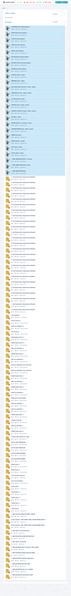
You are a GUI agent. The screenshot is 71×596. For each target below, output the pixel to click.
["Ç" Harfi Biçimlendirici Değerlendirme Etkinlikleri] (8, 234)
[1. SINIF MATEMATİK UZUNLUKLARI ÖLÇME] (8, 576)
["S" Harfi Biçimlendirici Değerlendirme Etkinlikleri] (8, 261)
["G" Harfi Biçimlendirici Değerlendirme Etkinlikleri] (8, 223)
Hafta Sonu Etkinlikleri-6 (17, 392)
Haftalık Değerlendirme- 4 (17, 414)
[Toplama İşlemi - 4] (8, 493)
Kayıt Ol (59, 2)
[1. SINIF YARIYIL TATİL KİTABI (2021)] (8, 532)
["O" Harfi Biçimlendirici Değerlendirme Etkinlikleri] (8, 300)
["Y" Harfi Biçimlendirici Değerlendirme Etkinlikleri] (8, 250)
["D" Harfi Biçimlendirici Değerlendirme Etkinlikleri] (8, 245)
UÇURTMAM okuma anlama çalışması (20, 26)
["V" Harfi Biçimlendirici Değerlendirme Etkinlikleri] (8, 195)
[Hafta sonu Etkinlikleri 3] (8, 427)
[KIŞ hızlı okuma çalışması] (8, 52)
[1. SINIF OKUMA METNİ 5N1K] (8, 172)
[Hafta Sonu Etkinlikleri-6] (8, 394)
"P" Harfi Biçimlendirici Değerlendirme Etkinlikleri (23, 204)
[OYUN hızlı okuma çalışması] (8, 40)
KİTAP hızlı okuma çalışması (18, 44)
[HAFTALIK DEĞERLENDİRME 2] (8, 455)
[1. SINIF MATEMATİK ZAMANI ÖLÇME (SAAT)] (8, 560)
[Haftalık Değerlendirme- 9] (8, 355)
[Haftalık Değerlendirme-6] (8, 388)
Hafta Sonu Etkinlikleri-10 (17, 348)
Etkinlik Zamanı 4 (15, 464)
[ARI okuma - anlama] (8, 118)
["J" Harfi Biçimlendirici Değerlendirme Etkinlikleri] (8, 178)
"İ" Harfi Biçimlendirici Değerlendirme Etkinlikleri (23, 309)
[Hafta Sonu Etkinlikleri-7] (8, 383)
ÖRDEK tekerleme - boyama (18, 141)
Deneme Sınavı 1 (15, 331)
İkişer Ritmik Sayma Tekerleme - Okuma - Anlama (23, 87)
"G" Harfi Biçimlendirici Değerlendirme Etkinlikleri (23, 221)
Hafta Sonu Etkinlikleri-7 (17, 381)
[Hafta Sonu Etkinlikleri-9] (8, 361)
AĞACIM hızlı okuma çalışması (18, 68)
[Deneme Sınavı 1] (8, 333)
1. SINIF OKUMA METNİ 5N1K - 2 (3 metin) (21, 159)
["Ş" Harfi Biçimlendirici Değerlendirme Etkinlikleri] (8, 211)
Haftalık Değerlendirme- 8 (17, 376)
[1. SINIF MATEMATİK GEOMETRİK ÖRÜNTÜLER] (8, 538)
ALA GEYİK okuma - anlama (18, 99)
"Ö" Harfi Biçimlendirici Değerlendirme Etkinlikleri (23, 254)
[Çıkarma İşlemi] (8, 488)
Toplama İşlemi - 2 (15, 503)
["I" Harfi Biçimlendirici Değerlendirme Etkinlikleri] (8, 278)
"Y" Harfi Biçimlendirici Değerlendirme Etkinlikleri (23, 248)
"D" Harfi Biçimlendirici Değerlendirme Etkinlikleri (23, 243)
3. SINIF (33, 2)
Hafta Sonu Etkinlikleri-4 (17, 409)
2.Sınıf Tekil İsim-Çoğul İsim (18, 475)
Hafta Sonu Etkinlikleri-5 (17, 403)
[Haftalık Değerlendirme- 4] (8, 416)
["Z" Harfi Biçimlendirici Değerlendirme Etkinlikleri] (8, 239)
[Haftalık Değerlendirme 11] (8, 339)
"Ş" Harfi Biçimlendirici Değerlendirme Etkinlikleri (23, 210)
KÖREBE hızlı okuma (16, 135)
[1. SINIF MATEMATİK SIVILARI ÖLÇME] (8, 565)
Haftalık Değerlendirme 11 (17, 337)
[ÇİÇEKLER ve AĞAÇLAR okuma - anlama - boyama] (8, 112)
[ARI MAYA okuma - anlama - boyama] (8, 106)
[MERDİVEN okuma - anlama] (8, 82)
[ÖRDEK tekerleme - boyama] (8, 142)
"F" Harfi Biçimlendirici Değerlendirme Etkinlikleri (23, 182)
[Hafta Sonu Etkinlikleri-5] (8, 405)
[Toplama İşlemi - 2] (8, 504)
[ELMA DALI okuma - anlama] (8, 76)
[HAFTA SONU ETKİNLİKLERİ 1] (8, 449)
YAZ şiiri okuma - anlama (17, 153)
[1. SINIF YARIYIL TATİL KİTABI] (8, 543)
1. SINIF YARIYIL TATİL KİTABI (18, 541)
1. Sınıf (3, 8)
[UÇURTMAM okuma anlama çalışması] (8, 28)
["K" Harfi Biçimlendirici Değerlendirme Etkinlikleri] (8, 294)
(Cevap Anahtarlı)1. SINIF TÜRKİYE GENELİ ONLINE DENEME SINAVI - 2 (28, 519)
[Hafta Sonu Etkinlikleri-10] (8, 350)
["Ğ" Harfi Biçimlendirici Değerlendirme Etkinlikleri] (8, 189)
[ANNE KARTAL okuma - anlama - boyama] (8, 94)
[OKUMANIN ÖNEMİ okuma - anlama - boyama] (8, 130)
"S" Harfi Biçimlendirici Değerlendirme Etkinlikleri (23, 260)
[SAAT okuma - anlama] (8, 148)
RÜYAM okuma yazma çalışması (19, 32)
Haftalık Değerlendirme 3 (17, 431)
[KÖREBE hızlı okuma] (8, 136)
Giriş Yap (65, 2)
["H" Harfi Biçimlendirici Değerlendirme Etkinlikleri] (8, 200)
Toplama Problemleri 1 (16, 420)
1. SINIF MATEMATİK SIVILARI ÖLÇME (20, 563)
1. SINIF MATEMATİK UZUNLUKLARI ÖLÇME (22, 575)
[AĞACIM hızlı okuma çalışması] (8, 70)
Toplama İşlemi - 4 (15, 492)
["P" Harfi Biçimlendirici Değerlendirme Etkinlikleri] (8, 206)
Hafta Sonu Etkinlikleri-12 (17, 326)
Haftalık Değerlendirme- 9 (17, 353)
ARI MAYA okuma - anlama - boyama (20, 105)
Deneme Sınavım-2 (15, 320)
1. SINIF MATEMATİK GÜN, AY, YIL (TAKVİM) (22, 569)
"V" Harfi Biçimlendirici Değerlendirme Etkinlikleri (23, 193)
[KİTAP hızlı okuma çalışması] (8, 46)
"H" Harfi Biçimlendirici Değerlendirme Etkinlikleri (23, 199)
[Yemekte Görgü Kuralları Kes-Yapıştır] (8, 438)
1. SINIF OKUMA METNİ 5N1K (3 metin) (20, 165)
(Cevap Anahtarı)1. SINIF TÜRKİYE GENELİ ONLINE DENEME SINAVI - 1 (28, 525)
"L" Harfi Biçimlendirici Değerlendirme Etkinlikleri (23, 304)
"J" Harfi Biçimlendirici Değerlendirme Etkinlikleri (23, 177)
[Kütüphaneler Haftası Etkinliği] (8, 399)
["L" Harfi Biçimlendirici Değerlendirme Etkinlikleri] (8, 305)
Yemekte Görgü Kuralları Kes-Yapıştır (20, 436)
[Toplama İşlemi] (8, 510)
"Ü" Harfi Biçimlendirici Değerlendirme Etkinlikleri (23, 265)
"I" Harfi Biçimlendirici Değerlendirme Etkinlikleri (23, 276)
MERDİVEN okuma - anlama (18, 81)
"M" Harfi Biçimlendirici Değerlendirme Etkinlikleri (23, 271)
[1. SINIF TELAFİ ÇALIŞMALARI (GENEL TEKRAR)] (8, 515)
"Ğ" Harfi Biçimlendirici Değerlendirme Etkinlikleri (23, 188)
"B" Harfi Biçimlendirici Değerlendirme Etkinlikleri (23, 226)
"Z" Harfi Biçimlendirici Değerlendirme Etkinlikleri (23, 237)
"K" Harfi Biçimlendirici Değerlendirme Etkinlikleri (23, 293)
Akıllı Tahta (48, 2)
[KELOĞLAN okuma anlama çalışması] (8, 58)
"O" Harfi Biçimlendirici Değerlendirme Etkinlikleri (23, 298)
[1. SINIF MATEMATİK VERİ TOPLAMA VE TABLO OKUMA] (8, 549)
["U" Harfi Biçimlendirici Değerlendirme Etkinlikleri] (8, 289)
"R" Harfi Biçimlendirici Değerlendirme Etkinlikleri (23, 282)
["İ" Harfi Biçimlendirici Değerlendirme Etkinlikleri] (8, 311)
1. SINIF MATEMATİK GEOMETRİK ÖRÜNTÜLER (22, 536)
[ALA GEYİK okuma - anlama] (8, 100)
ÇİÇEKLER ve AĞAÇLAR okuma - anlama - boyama (23, 111)
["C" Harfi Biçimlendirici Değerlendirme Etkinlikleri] (8, 217)
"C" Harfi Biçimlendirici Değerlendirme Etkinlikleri (23, 215)
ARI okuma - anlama (16, 117)
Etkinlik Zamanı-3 (15, 470)
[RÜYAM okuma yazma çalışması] (8, 34)
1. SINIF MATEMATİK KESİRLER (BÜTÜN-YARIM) (23, 552)
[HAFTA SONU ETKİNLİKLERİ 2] (8, 444)
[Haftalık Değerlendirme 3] (8, 433)
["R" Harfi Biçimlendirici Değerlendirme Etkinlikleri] (8, 283)
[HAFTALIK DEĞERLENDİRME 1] (8, 460)
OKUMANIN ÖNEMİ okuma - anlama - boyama (22, 129)
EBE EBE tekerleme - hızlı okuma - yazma (21, 123)
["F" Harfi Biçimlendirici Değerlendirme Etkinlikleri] (8, 184)
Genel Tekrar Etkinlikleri (17, 481)
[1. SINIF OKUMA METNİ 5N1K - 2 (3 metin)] (8, 160)
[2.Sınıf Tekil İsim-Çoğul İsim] (8, 477)
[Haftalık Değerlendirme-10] (8, 344)
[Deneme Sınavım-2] (8, 322)
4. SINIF (40, 2)
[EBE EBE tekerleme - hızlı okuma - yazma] (8, 124)
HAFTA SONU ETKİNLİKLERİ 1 (18, 447)
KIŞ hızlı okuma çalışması (17, 50)
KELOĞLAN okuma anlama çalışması (20, 56)
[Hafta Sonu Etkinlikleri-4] (8, 410)
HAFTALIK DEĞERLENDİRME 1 (18, 458)
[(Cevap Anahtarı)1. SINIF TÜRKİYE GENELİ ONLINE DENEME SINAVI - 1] (8, 526)
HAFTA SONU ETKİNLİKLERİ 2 (18, 442)
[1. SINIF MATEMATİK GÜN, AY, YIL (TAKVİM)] (8, 571)
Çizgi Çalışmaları (15, 315)
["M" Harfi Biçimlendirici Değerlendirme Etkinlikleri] (8, 272)
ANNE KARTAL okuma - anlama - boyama (21, 93)
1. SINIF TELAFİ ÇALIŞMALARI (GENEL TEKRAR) (23, 514)
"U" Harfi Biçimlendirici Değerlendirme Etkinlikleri (23, 287)
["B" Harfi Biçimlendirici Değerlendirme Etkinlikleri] (8, 228)
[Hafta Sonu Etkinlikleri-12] (8, 328)
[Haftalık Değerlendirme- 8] (8, 377)
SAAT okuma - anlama (16, 147)
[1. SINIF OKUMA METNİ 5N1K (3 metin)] (8, 166)
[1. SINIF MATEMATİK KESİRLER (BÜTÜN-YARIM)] (8, 554)
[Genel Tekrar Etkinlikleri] (8, 482)
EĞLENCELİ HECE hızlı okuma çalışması (21, 62)
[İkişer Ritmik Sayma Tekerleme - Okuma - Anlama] (8, 88)
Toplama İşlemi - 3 (15, 497)
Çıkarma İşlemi (14, 486)
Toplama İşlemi (15, 508)
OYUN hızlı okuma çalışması (18, 38)
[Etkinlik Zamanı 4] (8, 466)
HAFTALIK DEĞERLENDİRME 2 (18, 453)
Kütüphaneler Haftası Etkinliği (18, 398)
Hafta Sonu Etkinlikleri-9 (17, 359)
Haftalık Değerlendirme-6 (17, 387)
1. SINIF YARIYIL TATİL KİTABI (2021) (20, 530)
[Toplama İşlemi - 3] (8, 499)
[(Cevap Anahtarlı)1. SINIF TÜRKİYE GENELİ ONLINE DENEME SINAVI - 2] (8, 521)
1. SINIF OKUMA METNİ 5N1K (18, 171)
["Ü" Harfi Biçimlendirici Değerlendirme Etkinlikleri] (8, 267)
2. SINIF (27, 2)
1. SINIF (20, 2)
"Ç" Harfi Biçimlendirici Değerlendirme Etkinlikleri (23, 232)
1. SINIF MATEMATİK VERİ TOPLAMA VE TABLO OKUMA (25, 547)
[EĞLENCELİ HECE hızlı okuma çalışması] (8, 64)
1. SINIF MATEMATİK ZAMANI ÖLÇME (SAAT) (22, 558)
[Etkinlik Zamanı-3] (8, 471)
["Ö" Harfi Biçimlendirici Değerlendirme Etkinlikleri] (8, 256)
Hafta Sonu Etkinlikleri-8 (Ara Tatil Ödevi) (21, 365)
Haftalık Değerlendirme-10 (17, 342)
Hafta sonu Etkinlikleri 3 (17, 425)
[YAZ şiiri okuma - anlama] (8, 154)
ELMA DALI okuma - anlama (18, 75)
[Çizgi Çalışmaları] (8, 316)
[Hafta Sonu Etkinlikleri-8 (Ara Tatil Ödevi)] (8, 366)
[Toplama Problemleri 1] (8, 421)
